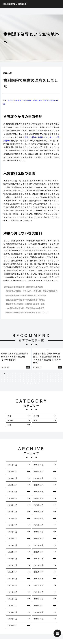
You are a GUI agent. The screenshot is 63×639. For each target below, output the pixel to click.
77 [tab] (20, 379)
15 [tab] (39, 373)
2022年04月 (38, 545)
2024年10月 (38, 511)
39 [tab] (42, 375)
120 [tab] (35, 383)
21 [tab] (55, 373)
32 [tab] (23, 375)
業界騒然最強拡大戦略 (15, 312)
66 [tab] (53, 377)
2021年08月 (38, 572)
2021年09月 (12, 572)
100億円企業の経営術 (15, 308)
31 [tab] (20, 375)
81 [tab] (31, 379)
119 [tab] (32, 383)
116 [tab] (24, 383)
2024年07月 (12, 525)
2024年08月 (38, 518)
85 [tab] (42, 379)
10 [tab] (26, 373)
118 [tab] (30, 383)
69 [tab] (61, 377)
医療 (9, 416)
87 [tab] (47, 379)
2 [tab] (4, 373)
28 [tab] (12, 375)
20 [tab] (53, 373)
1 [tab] (1, 373)
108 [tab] (42, 381)
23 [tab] (61, 373)
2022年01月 (12, 558)
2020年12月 (38, 598)
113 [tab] (55, 381)
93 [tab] (1, 381)
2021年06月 (38, 578)
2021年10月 (38, 565)
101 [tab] (23, 381)
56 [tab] (26, 377)
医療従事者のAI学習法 (35, 308)
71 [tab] (4, 379)
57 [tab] (28, 377)
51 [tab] (12, 377)
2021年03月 (12, 592)
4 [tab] (9, 373)
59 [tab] (34, 377)
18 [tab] (47, 373)
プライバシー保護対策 (32, 291)
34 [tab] (28, 375)
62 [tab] (42, 377)
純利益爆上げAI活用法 (35, 299)
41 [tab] (47, 375)
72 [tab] (7, 379)
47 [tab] (1, 377)
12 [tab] (31, 373)
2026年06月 (38, 464)
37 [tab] (36, 375)
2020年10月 (38, 605)
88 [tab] (50, 379)
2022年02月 (38, 552)
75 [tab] (15, 379)
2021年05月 (12, 585)
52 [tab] (15, 377)
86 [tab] (45, 379)
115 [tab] (61, 381)
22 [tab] (58, 373)
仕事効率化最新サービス (34, 304)
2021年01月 (12, 598)
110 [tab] (47, 381)
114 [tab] (58, 381)
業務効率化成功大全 (34, 286)
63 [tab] (45, 377)
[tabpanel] (15, 359)
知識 (9, 424)
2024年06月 (38, 525)
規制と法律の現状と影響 (14, 286)
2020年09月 (12, 612)
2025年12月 (12, 485)
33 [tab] (26, 375)
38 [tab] (39, 375)
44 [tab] (55, 375)
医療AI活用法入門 (50, 291)
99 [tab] (18, 381)
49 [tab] (7, 377)
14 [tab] (36, 373)
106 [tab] (36, 381)
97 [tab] (12, 381)
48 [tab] (4, 377)
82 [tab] (34, 379)
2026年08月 (12, 464)
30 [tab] (18, 375)
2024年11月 (12, 511)
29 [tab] (15, 375)
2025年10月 (12, 491)
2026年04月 (38, 471)
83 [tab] (36, 379)
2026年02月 (12, 478)
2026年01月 (38, 478)
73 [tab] (10, 379)
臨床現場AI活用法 (13, 291)
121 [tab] (38, 383)
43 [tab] (53, 375)
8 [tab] (20, 373)
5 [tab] (12, 373)
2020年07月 (12, 618)
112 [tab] (53, 381)
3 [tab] (7, 373)
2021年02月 (38, 592)
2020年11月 (12, 605)
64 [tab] (47, 377)
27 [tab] (10, 375)
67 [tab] (55, 377)
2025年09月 (38, 491)
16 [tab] (42, 373)
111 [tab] (50, 381)
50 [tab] (10, 377)
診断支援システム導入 (37, 295)
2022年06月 (38, 538)
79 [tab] (26, 379)
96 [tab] (10, 381)
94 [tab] (4, 381)
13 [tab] (34, 373)
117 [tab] (27, 383)
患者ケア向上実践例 (14, 304)
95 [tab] (7, 381)
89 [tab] (53, 379)
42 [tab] (50, 375)
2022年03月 (12, 552)
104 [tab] (31, 381)
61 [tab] (39, 377)
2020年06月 (38, 618)
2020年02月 (12, 625)
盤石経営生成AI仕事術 (15, 299)
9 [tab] (23, 373)
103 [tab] (28, 381)
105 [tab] (34, 381)
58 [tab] (31, 377)
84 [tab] (39, 379)
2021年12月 (38, 558)
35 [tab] (31, 375)
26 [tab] (7, 375)
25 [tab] (4, 375)
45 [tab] (58, 375)
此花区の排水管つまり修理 (19, 100)
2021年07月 (12, 578)
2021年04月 (38, 585)
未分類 (36, 416)
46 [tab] (61, 375)
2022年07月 (12, 538)
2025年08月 (12, 498)
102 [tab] (26, 381)
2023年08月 (38, 531)
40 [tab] (45, 375)
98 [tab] (15, 381)
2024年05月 (12, 531)
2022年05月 (12, 545)
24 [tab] (1, 375)
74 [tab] (12, 379)
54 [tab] (20, 377)
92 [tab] (61, 379)
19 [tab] (50, 373)
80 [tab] (28, 379)
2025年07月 (38, 498)
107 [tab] (39, 381)
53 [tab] (18, 377)
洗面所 (10, 420)
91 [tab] (58, 379)
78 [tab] (23, 379)
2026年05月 (12, 471)
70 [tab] (1, 379)
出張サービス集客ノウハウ (37, 312)
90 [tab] (55, 379)
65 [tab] (50, 377)
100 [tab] (20, 381)
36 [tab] (34, 375)
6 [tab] (15, 373)
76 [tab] (18, 379)
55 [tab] (23, 377)
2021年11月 (12, 565)
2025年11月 (38, 485)
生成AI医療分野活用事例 (16, 295)
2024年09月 (12, 518)
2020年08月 (38, 612)
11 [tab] (28, 373)
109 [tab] (45, 381)
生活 (35, 420)
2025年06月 (12, 505)
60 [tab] (36, 377)
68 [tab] (58, 377)
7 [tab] (18, 373)
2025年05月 (38, 505)
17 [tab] (45, 373)
